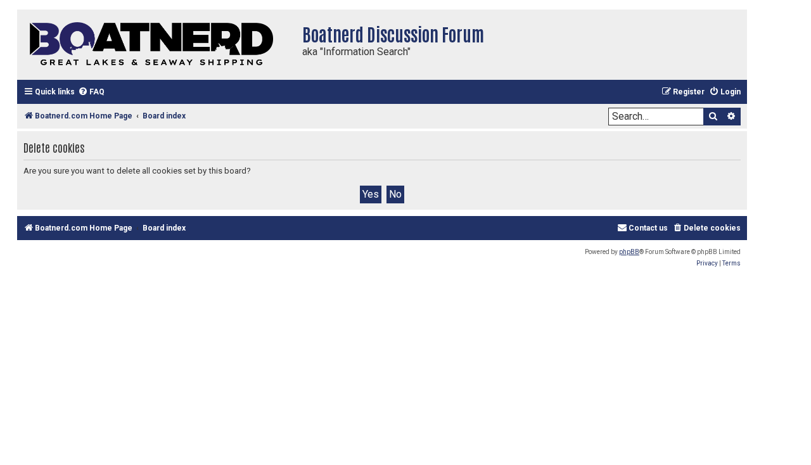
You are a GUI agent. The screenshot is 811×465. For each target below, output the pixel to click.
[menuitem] (91, 92)
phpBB (629, 251)
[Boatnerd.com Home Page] (156, 45)
